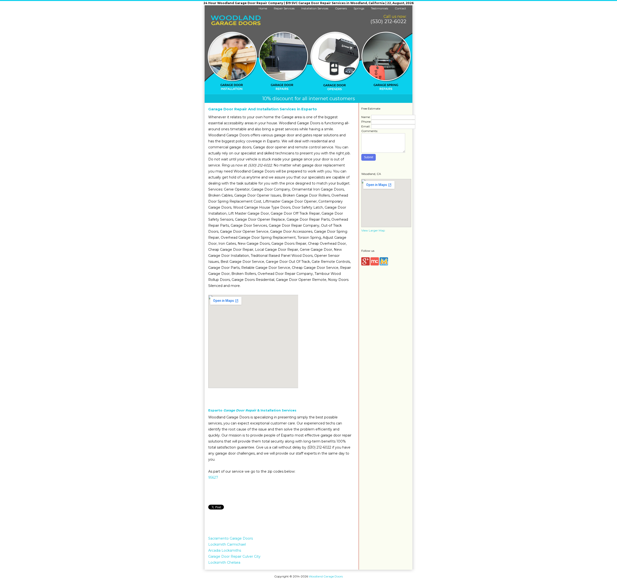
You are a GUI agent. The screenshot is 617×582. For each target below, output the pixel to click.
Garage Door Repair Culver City (234, 556)
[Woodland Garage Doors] (236, 24)
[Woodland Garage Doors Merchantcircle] (374, 264)
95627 (213, 477)
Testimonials (379, 8)
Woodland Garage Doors (326, 576)
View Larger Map (373, 230)
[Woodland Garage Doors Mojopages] (384, 264)
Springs (359, 8)
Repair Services (284, 8)
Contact (400, 8)
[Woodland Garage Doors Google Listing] (365, 264)
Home (263, 8)
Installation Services (314, 8)
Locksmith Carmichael (227, 544)
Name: (365, 117)
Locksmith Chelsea (224, 562)
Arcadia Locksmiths (224, 550)
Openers (341, 8)
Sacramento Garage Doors (230, 538)
